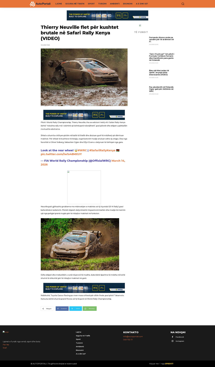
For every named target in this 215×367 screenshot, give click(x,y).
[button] (181, 3)
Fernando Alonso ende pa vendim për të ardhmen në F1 (161, 39)
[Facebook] (173, 337)
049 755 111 (128, 340)
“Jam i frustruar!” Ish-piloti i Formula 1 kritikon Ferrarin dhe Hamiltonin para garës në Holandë (161, 57)
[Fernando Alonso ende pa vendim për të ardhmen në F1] (140, 43)
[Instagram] (173, 341)
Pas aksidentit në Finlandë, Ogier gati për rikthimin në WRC (161, 89)
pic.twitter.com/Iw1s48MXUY (61, 154)
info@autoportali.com (133, 336)
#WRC (82, 150)
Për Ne (6, 345)
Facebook (180, 337)
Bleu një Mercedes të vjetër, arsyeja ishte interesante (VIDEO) (159, 72)
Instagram (180, 341)
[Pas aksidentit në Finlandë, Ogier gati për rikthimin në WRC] (140, 92)
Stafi (5, 348)
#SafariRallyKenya (102, 150)
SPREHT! (169, 364)
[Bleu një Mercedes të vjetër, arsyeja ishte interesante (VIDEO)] (140, 76)
